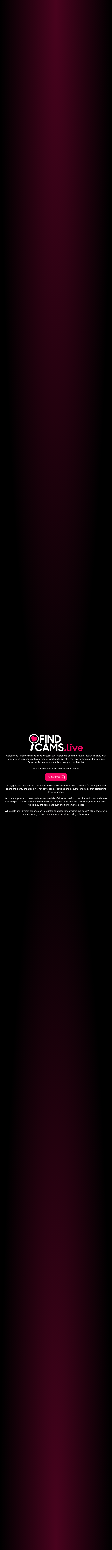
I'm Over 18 (54, 777)
